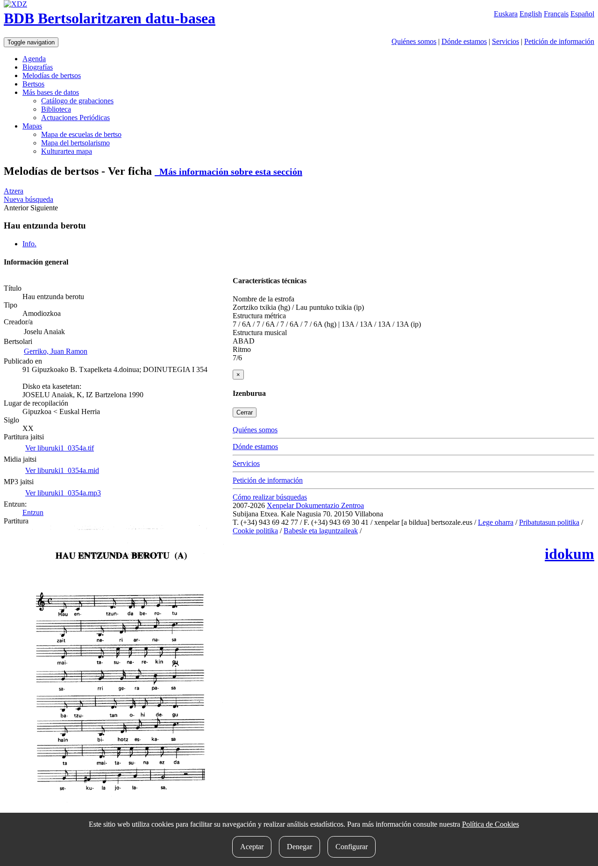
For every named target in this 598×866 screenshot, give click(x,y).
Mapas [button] (32, 126)
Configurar (351, 847)
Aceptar (251, 847)
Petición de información (559, 41)
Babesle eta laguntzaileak (321, 531)
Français (556, 14)
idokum (569, 553)
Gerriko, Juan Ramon (55, 351)
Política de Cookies (490, 824)
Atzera (13, 191)
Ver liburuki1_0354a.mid (62, 470)
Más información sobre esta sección (228, 171)
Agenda (34, 59)
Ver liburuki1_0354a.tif (59, 448)
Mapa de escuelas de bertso (81, 134)
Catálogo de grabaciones (77, 101)
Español (582, 14)
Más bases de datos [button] (50, 92)
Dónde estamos (464, 41)
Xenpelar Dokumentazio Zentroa (315, 505)
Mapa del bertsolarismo (75, 143)
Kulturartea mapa (66, 151)
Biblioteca (56, 109)
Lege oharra (495, 522)
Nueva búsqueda (28, 199)
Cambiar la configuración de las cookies (422, 531)
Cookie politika (255, 531)
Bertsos (33, 84)
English (531, 14)
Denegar (299, 847)
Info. (29, 244)
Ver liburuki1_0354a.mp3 (63, 493)
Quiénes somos (414, 41)
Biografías (37, 67)
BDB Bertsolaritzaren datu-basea (109, 18)
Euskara (506, 14)
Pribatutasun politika (549, 522)
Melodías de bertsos (51, 75)
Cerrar (244, 412)
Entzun (32, 512)
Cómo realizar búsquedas (270, 497)
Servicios (505, 41)
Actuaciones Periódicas (75, 118)
